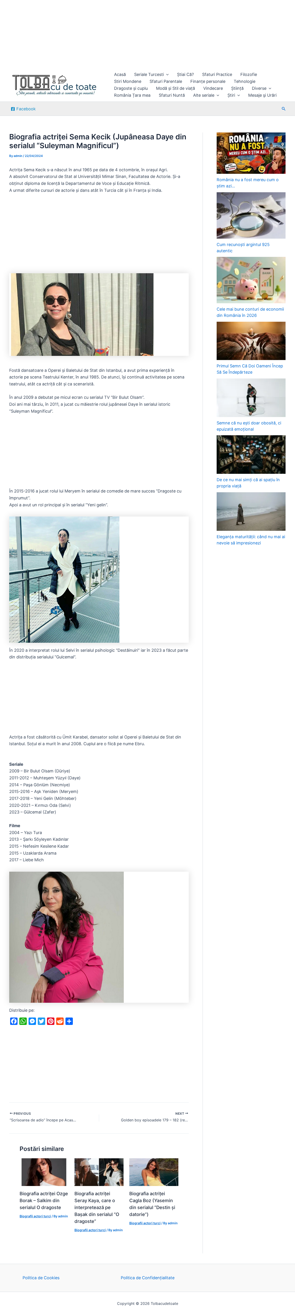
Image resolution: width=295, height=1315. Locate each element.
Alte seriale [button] (203, 95)
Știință (237, 88)
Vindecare (213, 88)
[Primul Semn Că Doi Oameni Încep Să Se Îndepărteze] (251, 341)
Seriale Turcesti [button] (149, 74)
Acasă (120, 74)
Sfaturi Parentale (166, 81)
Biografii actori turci (35, 1216)
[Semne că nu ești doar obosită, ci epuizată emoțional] (251, 397)
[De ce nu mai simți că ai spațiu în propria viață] (251, 454)
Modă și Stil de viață (175, 88)
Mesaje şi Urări (262, 95)
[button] (166, 74)
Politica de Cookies (41, 1277)
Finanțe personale (207, 81)
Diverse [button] (259, 88)
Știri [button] (231, 95)
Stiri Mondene (127, 81)
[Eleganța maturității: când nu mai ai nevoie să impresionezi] (251, 511)
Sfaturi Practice (217, 74)
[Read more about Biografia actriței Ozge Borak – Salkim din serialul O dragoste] (44, 1171)
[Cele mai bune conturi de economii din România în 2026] (251, 280)
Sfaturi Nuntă (172, 95)
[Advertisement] (138, 34)
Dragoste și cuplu (131, 88)
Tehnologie (244, 81)
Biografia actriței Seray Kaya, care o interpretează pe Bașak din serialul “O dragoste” (96, 1207)
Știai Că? (185, 74)
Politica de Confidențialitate (147, 1277)
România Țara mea (132, 95)
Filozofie (248, 74)
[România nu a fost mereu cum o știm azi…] (251, 153)
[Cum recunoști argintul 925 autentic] (251, 215)
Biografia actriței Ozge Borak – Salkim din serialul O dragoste (44, 1200)
